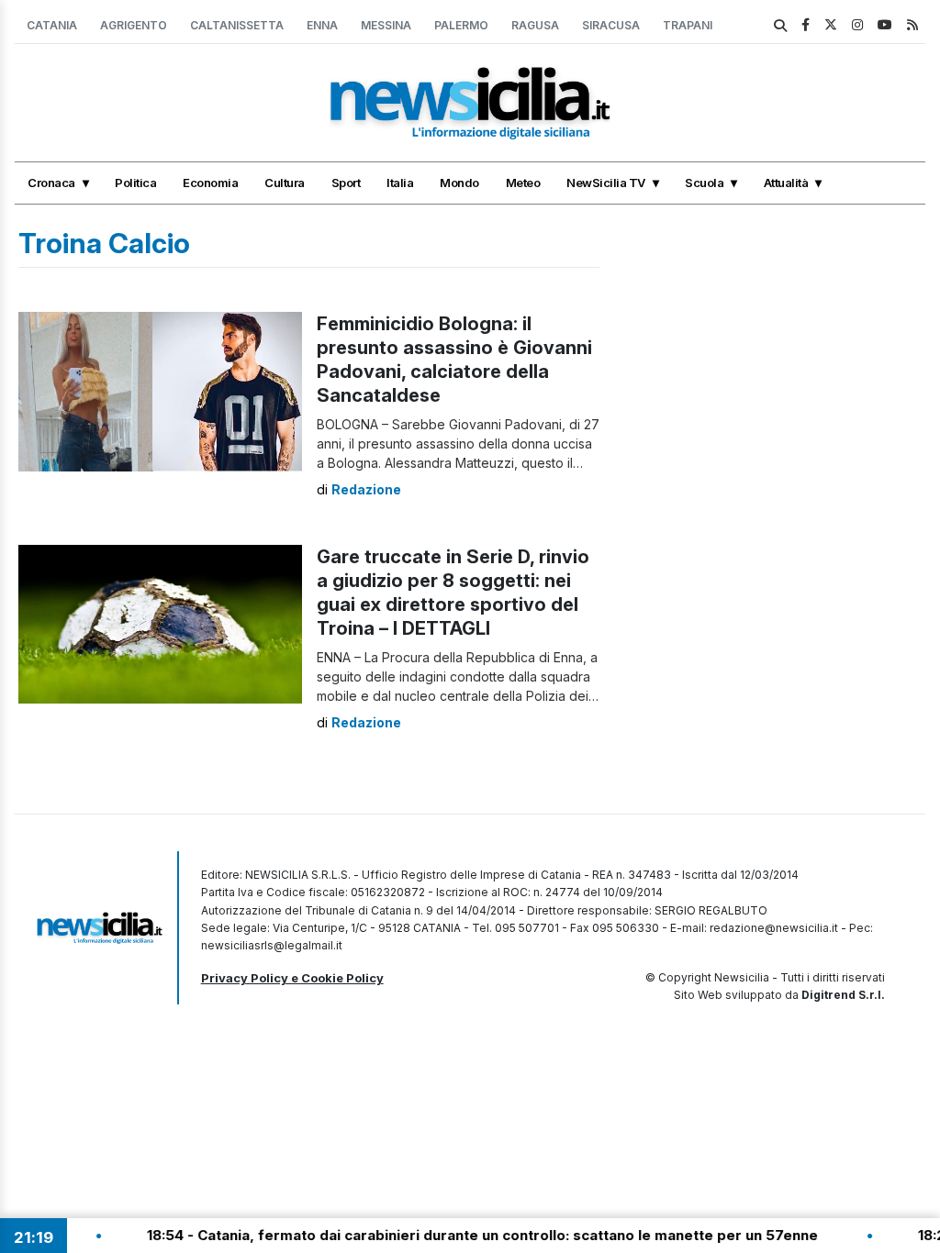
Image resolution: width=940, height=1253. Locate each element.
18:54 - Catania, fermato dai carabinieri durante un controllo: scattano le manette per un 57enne (453, 1235)
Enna (322, 25)
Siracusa (611, 25)
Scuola (704, 182)
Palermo (461, 25)
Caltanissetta (237, 25)
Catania (52, 25)
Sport (346, 182)
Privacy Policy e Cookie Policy (292, 977)
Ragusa (535, 25)
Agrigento (133, 25)
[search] (780, 25)
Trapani (687, 25)
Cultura (284, 182)
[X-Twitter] (830, 24)
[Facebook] (805, 24)
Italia (399, 182)
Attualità (786, 182)
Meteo (523, 182)
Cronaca (51, 182)
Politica (135, 182)
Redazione (366, 489)
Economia (210, 182)
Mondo (459, 182)
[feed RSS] (912, 24)
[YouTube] (885, 24)
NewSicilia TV (605, 182)
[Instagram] (857, 24)
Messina (386, 25)
